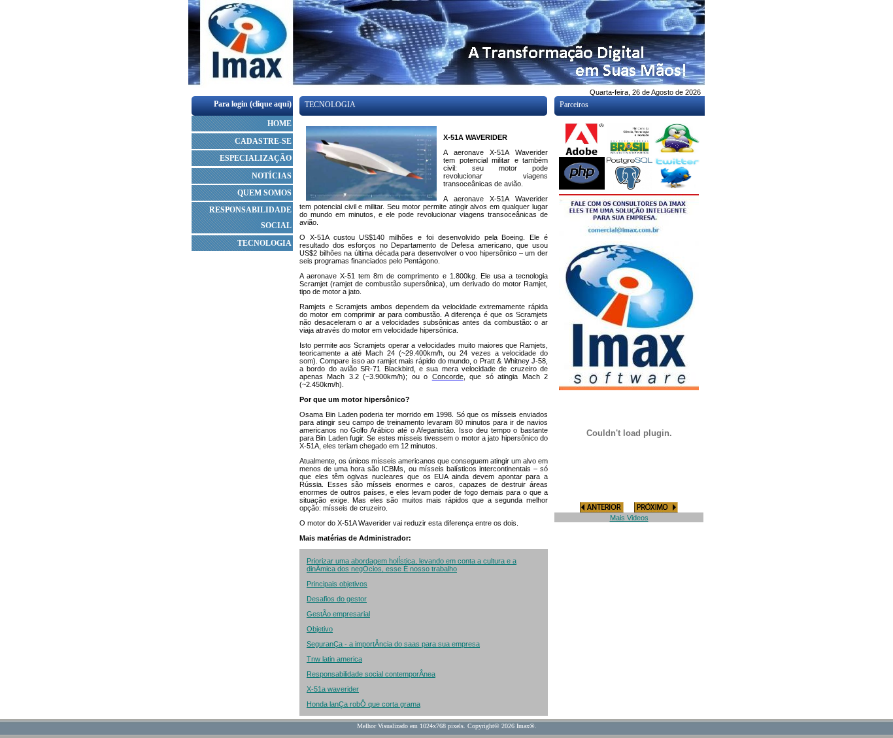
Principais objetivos (337, 584)
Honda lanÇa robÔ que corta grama (363, 704)
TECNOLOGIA (264, 243)
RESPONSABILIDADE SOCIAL (250, 217)
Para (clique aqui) (253, 104)
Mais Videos (629, 518)
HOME (279, 123)
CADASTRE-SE (263, 141)
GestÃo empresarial (338, 614)
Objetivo (320, 629)
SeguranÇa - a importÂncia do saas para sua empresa (393, 644)
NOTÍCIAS (272, 175)
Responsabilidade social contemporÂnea (371, 674)
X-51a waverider (333, 689)
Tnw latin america (334, 659)
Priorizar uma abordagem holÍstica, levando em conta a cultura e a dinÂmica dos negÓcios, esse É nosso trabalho (411, 565)
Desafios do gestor (337, 599)
